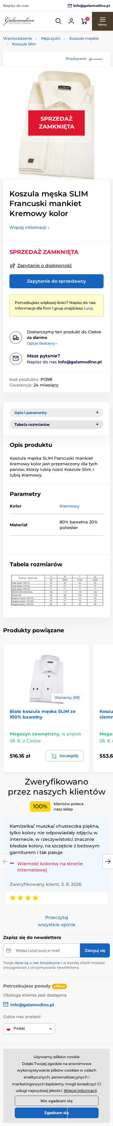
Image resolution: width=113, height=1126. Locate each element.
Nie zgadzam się (56, 1100)
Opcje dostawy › (42, 343)
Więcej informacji (80, 1090)
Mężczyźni (50, 38)
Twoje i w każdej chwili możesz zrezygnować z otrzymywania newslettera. (54, 965)
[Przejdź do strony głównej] (19, 21)
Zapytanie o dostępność (44, 265)
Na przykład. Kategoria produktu (51, 51)
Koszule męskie (84, 38)
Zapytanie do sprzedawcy (56, 281)
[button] (58, 21)
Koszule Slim (24, 44)
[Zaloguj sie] (71, 21)
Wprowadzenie (17, 38)
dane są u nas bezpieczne (37, 963)
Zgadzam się (56, 1112)
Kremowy (69, 505)
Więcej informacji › (29, 227)
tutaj (88, 308)
